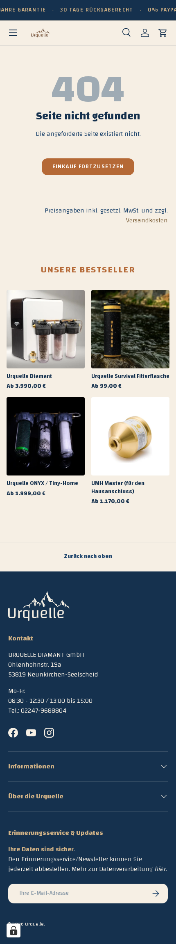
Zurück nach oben (88, 556)
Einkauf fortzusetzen (88, 166)
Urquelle (34, 923)
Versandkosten (147, 220)
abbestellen (52, 869)
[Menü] (13, 33)
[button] (163, 33)
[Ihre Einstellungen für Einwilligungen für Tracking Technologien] (13, 930)
